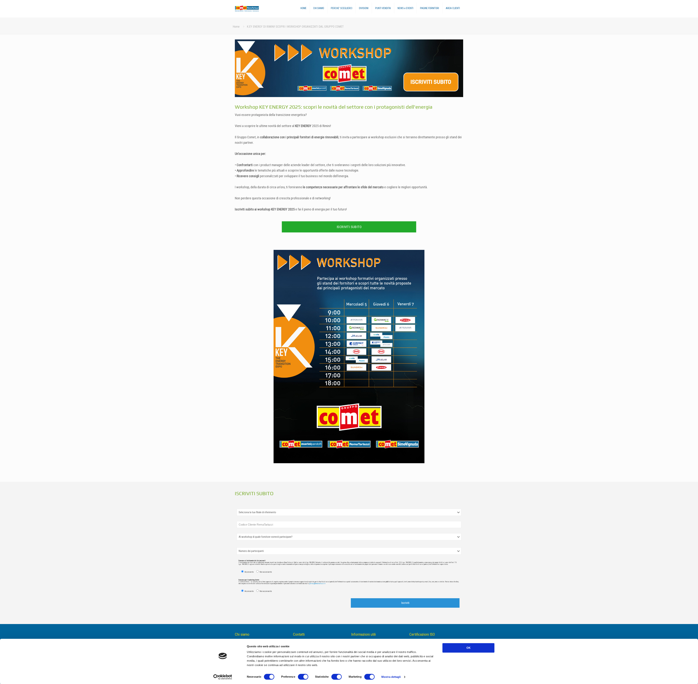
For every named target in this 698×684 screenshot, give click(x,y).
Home (236, 26)
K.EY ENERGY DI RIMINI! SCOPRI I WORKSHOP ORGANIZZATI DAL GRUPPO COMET (295, 26)
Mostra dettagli (391, 676)
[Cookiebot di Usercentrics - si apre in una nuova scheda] (223, 677)
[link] (349, 68)
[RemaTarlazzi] (252, 8)
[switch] (303, 677)
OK (468, 647)
